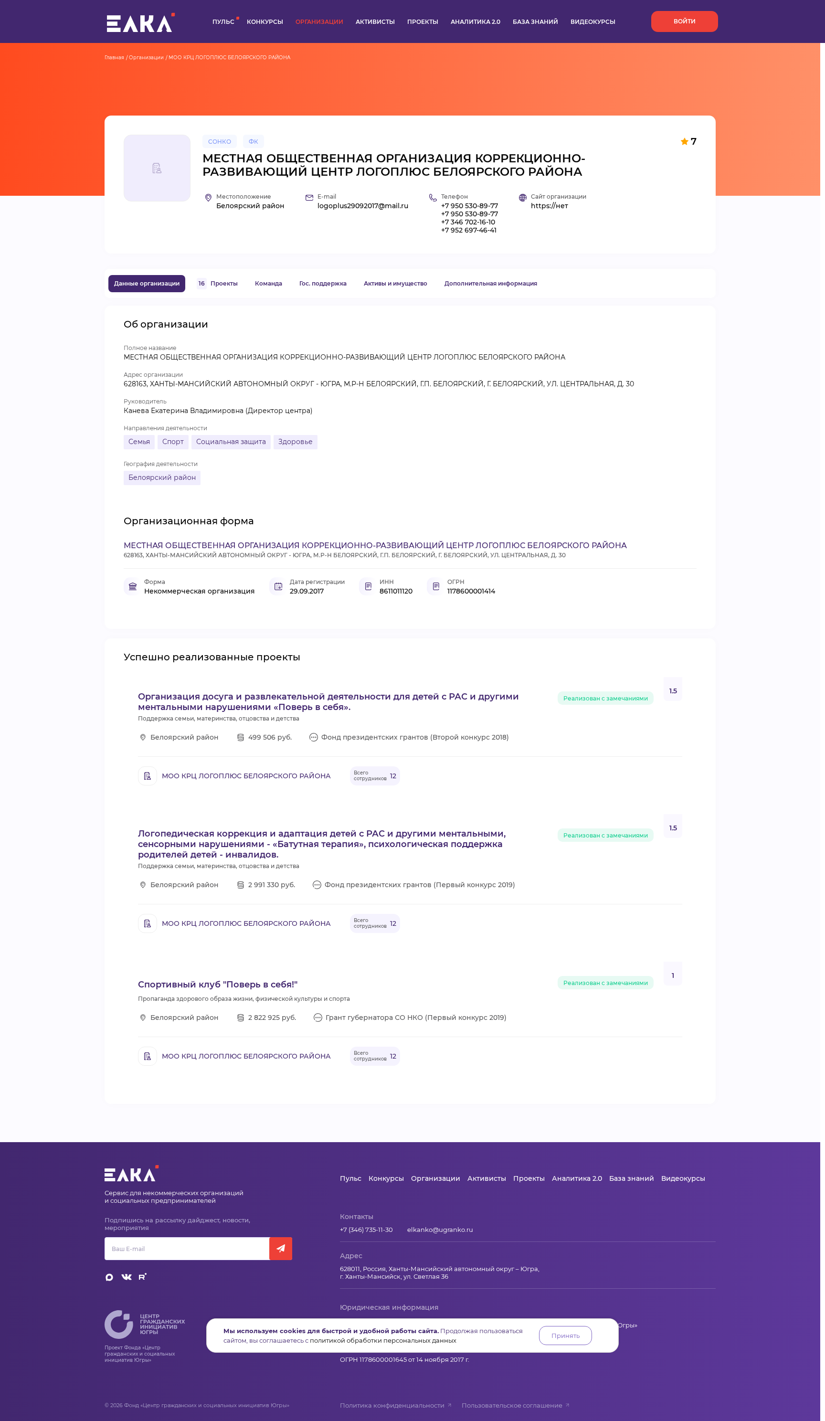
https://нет (549, 206)
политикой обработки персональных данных (383, 1340)
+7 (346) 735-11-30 (366, 1229)
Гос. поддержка (323, 283)
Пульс (223, 21)
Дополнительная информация (490, 283)
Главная (114, 57)
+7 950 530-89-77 (469, 206)
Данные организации (147, 283)
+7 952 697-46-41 (469, 230)
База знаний (535, 21)
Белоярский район (162, 477)
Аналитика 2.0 (475, 21)
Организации (319, 21)
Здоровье (295, 441)
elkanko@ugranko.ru (440, 1229)
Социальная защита (231, 441)
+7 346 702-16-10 (468, 222)
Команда (268, 283)
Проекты (422, 21)
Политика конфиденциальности (392, 1405)
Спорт (173, 441)
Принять (565, 1335)
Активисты (375, 21)
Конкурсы (265, 21)
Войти (685, 21)
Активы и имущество (395, 283)
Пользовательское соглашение (512, 1405)
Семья (139, 441)
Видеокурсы (593, 21)
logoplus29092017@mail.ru (362, 206)
